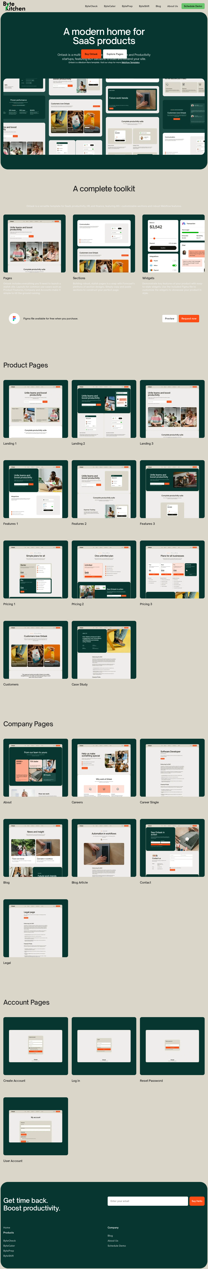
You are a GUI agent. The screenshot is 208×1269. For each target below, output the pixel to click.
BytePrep (127, 6)
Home (6, 1227)
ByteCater (110, 6)
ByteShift (144, 6)
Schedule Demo (117, 1245)
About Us (172, 6)
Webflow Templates (131, 62)
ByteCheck (91, 6)
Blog (158, 6)
